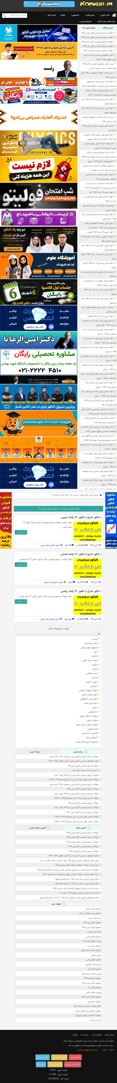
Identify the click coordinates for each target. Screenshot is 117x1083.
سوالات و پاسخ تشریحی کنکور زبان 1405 (98, 46)
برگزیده (94, 664)
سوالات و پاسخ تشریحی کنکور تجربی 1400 (82, 788)
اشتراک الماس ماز (94, 945)
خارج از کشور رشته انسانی (53, 582)
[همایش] (38, 240)
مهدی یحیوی (96, 955)
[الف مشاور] (38, 423)
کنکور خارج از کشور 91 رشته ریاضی (80, 591)
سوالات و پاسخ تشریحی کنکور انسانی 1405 (97, 41)
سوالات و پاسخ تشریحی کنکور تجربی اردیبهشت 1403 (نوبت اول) (74, 756)
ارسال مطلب (109, 1034)
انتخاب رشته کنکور (90, 660)
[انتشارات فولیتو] (38, 196)
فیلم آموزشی (92, 729)
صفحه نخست (93, 495)
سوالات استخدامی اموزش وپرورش (88, 1015)
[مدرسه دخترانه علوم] (38, 266)
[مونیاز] (38, 397)
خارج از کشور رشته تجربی (50, 545)
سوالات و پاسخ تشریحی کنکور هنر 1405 (98, 50)
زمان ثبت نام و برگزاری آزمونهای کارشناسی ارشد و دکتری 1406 (75, 888)
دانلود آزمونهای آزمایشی (88, 690)
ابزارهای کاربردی (85, 21)
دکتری (94, 707)
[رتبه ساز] (38, 68)
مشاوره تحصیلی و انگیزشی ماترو (88, 1010)
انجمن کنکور (52, 15)
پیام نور (94, 677)
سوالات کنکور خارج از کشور (86, 724)
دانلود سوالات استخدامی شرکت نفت (87, 1006)
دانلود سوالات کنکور (89, 694)
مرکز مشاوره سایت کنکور (106, 21)
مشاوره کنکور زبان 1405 (92, 922)
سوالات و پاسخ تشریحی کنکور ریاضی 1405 (97, 37)
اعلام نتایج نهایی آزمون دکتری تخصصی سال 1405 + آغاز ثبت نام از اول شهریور (69, 897)
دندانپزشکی (92, 711)
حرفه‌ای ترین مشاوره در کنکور (90, 913)
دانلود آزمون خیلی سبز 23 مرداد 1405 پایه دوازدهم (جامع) (77, 883)
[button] (98, 633)
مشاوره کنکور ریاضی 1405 (91, 983)
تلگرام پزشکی (75, 1057)
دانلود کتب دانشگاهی (88, 699)
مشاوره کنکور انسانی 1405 (91, 996)
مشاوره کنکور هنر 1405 (92, 978)
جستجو (4, 15)
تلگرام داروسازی (42, 1057)
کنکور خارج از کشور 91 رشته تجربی (80, 517)
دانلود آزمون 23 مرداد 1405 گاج (101, 192)
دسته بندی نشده (90, 703)
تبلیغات (62, 15)
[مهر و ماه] (38, 33)
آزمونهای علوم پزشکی (89, 647)
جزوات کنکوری (91, 681)
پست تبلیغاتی (91, 673)
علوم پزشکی (90, 15)
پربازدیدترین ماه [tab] (89, 27)
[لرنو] (38, 170)
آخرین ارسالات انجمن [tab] (38, 827)
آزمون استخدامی (90, 643)
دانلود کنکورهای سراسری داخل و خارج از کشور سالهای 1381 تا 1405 (73, 761)
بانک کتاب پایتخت (94, 931)
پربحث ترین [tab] (35, 751)
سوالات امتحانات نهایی (88, 716)
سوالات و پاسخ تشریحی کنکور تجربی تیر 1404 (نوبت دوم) (77, 775)
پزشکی (94, 669)
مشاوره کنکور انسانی (93, 908)
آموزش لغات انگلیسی (93, 964)
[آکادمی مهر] (38, 450)
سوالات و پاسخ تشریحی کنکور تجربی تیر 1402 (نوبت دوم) (77, 807)
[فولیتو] (38, 82)
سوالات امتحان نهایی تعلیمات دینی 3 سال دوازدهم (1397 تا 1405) (74, 779)
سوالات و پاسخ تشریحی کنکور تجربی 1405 (97, 32)
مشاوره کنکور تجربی (93, 936)
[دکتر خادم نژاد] (38, 292)
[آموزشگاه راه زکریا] (38, 379)
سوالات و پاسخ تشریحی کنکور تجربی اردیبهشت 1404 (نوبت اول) (74, 784)
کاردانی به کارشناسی (89, 733)
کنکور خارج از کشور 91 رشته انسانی (80, 554)
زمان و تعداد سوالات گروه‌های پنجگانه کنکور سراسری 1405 (77, 864)
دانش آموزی (105, 15)
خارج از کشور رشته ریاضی (49, 619)
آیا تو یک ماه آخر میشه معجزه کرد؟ (85, 770)
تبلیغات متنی (57, 903)
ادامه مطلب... (21, 532)
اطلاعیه (94, 656)
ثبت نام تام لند (95, 1020)
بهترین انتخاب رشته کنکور (91, 973)
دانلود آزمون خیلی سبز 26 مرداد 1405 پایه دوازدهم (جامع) (77, 879)
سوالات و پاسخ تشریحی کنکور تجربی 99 (83, 765)
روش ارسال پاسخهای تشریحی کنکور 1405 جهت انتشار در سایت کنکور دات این (69, 860)
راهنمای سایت (96, 1034)
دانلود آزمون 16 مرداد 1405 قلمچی (100, 316)
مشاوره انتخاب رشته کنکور (91, 950)
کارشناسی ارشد (91, 737)
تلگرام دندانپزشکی (59, 1057)
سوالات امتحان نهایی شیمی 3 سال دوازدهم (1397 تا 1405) (76, 821)
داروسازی (93, 686)
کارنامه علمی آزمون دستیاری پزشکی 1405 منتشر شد (79, 892)
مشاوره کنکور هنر (94, 968)
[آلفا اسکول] (38, 117)
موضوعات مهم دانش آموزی (86, 741)
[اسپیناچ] (38, 217)
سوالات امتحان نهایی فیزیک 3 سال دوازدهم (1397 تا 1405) (76, 798)
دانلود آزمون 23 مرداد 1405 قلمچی (100, 232)
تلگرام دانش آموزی (72, 1064)
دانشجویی (75, 15)
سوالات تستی (92, 720)
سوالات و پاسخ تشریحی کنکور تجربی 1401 (82, 812)
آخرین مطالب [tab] (107, 27)
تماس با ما (84, 1034)
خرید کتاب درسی (94, 918)
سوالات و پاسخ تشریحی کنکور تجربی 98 (83, 803)
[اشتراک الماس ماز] (38, 318)
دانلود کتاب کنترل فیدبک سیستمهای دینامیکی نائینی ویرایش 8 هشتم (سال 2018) (68, 869)
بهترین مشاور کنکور (94, 992)
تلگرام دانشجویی (55, 1064)
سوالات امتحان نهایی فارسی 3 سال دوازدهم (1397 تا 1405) (76, 816)
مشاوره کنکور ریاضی (93, 959)
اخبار (95, 651)
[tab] (58, 633)
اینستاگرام (41, 1064)
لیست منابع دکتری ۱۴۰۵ (92, 941)
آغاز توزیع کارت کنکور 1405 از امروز (100, 161)
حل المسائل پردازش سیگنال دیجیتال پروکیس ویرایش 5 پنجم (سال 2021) (71, 874)
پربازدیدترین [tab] (78, 751)
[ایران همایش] (38, 362)
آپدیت (94, 639)
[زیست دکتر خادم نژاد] (38, 95)
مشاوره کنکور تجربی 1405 (91, 927)
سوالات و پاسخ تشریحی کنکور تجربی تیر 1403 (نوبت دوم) (77, 793)
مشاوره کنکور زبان (94, 1001)
